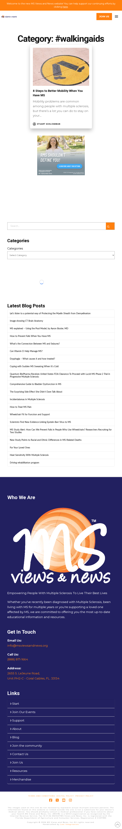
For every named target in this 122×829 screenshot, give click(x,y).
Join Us (17, 762)
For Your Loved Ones (20, 447)
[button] (116, 16)
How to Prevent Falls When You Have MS (30, 336)
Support (18, 720)
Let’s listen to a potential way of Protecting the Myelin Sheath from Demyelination (50, 313)
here (65, 6)
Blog (15, 737)
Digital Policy (65, 796)
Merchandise (21, 779)
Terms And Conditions (41, 796)
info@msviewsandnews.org (27, 645)
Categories (15, 248)
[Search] (110, 226)
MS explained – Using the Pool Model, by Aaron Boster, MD (39, 328)
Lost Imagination (69, 824)
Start (15, 703)
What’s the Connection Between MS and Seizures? (35, 344)
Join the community (27, 745)
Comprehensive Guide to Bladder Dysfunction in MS (35, 384)
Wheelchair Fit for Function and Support (30, 414)
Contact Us (20, 754)
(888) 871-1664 (17, 659)
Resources (19, 771)
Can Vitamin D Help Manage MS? (26, 351)
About (16, 729)
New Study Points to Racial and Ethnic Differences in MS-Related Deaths (45, 440)
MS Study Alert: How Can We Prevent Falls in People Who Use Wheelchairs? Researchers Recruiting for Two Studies (61, 431)
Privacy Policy (84, 796)
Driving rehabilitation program (24, 463)
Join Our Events (23, 712)
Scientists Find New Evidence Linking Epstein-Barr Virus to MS (40, 422)
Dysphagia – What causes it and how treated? (32, 359)
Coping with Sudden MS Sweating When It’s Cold (34, 366)
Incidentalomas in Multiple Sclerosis (27, 399)
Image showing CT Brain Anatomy (26, 321)
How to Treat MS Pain (20, 407)
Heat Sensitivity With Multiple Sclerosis (29, 455)
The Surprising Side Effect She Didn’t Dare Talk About (36, 392)
